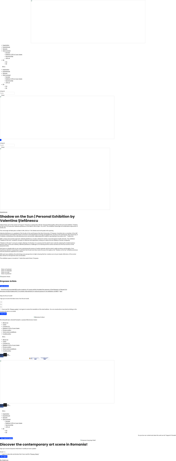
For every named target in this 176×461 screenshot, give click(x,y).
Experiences (6, 47)
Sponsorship (9, 56)
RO (6, 62)
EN (3, 60)
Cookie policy (7, 334)
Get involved (6, 51)
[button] (88, 66)
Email (1, 452)
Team (4, 324)
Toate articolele (4, 286)
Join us (8, 58)
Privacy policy (14, 309)
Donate (8, 53)
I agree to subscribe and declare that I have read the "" (20, 454)
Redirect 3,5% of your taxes (14, 54)
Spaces (5, 49)
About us (5, 323)
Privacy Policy (34, 454)
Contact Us (6, 326)
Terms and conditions (9, 332)
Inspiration (6, 45)
